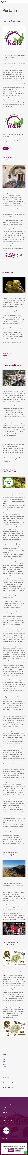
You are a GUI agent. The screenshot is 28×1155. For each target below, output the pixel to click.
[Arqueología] (14, 296)
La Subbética (8, 944)
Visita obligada (9, 854)
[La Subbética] (14, 970)
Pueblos (11, 363)
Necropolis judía (6, 355)
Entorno (13, 270)
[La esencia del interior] (14, 389)
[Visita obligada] (14, 881)
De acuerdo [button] (11, 1150)
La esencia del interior (12, 365)
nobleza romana (20, 319)
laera (4, 19)
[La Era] (14, 192)
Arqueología (8, 270)
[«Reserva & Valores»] (14, 53)
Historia (4, 1059)
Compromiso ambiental (8, 1105)
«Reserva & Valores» (11, 21)
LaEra (7, 19)
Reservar (5, 1107)
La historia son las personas (9, 1082)
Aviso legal (5, 1112)
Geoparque (11, 852)
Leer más (18, 1150)
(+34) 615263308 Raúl (8, 1120)
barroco (15, 332)
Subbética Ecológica (11, 471)
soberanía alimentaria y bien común (11, 142)
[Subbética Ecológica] (14, 492)
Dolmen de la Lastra (7, 353)
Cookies (4, 1110)
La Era (5, 159)
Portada (10, 19)
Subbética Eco (12, 469)
